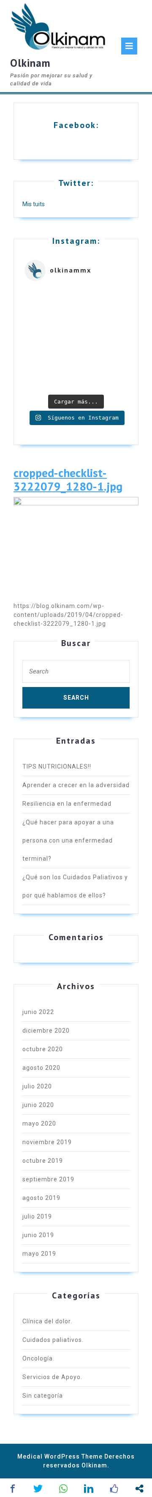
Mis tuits (33, 204)
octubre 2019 (42, 1160)
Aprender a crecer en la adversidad (76, 785)
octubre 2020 (42, 1049)
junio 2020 (38, 1105)
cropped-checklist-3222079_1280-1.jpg (68, 479)
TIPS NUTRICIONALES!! (56, 766)
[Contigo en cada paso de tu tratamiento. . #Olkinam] (76, 338)
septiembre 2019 (48, 1179)
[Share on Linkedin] (88, 1488)
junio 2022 (38, 1012)
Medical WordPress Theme (60, 1456)
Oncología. (38, 1358)
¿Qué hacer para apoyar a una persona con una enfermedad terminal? (68, 840)
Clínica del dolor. (47, 1321)
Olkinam (30, 63)
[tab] (129, 46)
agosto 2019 (41, 1197)
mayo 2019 (39, 1253)
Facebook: (76, 125)
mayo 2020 (39, 1123)
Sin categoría (42, 1395)
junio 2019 (38, 1235)
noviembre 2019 (47, 1142)
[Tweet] (38, 1488)
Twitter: (76, 182)
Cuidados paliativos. (53, 1339)
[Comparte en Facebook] (12, 1488)
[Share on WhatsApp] (63, 1488)
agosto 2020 (41, 1067)
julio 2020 (37, 1086)
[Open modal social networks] (139, 1488)
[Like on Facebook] (114, 1488)
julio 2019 (37, 1216)
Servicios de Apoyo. (52, 1377)
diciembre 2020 (46, 1030)
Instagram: (76, 240)
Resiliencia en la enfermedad (66, 803)
